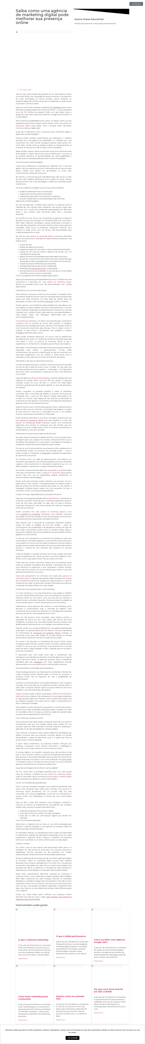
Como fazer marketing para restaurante (33, 997)
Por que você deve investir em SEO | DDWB (108, 990)
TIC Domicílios (55, 107)
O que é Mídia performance (71, 936)
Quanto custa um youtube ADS (70, 997)
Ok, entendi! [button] (72, 1038)
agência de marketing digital (41, 236)
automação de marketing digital (46, 633)
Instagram (49, 301)
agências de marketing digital (49, 341)
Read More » (23, 959)
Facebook (21, 321)
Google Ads (45, 453)
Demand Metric (52, 498)
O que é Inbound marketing (33, 940)
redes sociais (66, 759)
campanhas (38, 662)
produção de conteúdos (30, 514)
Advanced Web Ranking (40, 378)
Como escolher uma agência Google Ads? (109, 940)
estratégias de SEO (39, 268)
